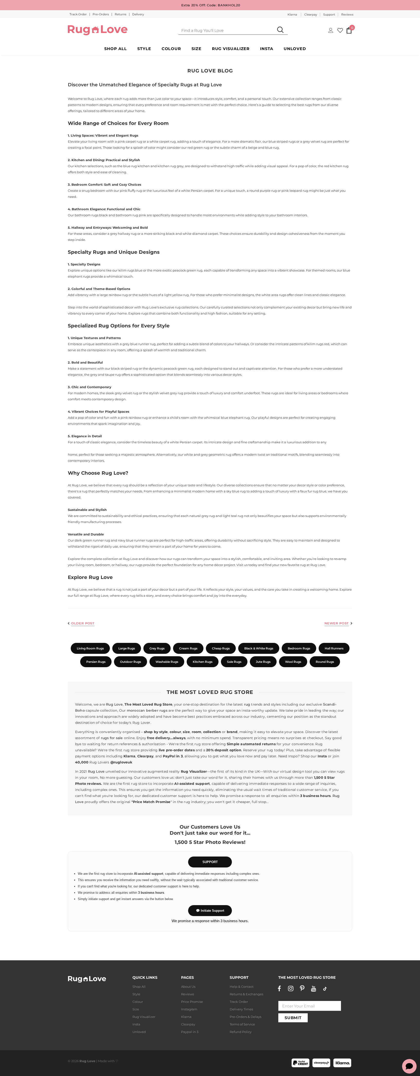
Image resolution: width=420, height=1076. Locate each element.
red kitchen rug (336, 166)
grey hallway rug (123, 234)
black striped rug (124, 368)
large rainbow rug (114, 295)
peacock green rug (187, 270)
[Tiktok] (325, 988)
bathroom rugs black (91, 215)
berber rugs (156, 710)
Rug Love (130, 559)
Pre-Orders (101, 14)
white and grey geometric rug (207, 454)
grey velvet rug (314, 141)
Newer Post (336, 623)
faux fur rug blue (313, 491)
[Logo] (97, 30)
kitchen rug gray (171, 166)
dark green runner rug (92, 540)
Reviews (347, 14)
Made (102, 1061)
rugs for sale (112, 738)
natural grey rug (202, 516)
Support (329, 14)
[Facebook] (279, 988)
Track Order (79, 14)
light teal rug (233, 516)
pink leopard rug (294, 190)
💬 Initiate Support (210, 910)
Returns (121, 14)
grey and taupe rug (105, 374)
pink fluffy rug (131, 190)
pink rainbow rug (134, 418)
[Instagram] (290, 988)
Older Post (83, 623)
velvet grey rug (171, 393)
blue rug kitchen (136, 166)
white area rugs (274, 295)
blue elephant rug (235, 418)
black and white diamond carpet (192, 234)
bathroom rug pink (131, 215)
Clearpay (310, 14)
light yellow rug (176, 295)
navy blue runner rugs (135, 540)
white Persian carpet (197, 190)
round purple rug (263, 190)
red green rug (198, 147)
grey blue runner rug (139, 344)
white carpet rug (162, 141)
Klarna (292, 14)
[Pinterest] (302, 988)
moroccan (136, 710)
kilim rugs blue (130, 270)
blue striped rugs (282, 141)
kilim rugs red (318, 344)
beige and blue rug (263, 147)
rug (247, 704)
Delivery (138, 14)
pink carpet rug (130, 141)
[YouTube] (313, 988)
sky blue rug (236, 491)
